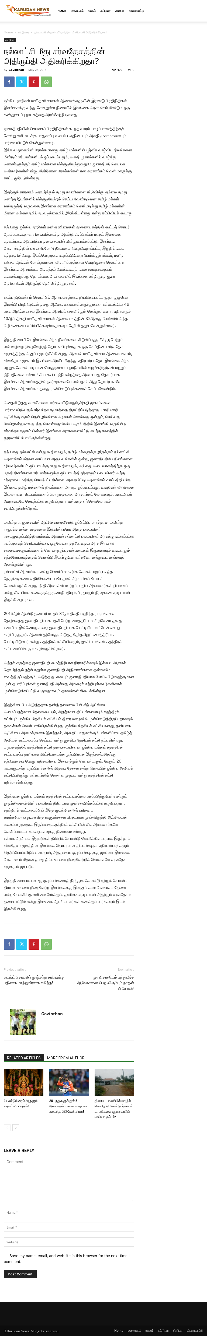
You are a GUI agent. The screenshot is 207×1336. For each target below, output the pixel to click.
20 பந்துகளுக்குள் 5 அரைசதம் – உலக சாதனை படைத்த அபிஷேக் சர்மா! (68, 1106)
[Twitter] (21, 81)
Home (61, 11)
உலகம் (92, 11)
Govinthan (16, 70)
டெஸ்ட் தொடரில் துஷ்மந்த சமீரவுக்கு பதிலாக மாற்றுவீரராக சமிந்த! (34, 980)
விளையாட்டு (136, 11)
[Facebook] (9, 81)
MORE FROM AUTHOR (66, 1058)
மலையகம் (77, 11)
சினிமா (119, 11)
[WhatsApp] (46, 81)
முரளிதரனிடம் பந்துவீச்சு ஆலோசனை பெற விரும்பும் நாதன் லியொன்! (105, 983)
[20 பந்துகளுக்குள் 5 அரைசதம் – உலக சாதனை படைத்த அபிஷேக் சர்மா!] (69, 1082)
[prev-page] (7, 1127)
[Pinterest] (34, 81)
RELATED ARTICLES (24, 1058)
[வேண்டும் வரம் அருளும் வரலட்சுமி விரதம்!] (23, 1082)
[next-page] (15, 1127)
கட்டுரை (106, 11)
